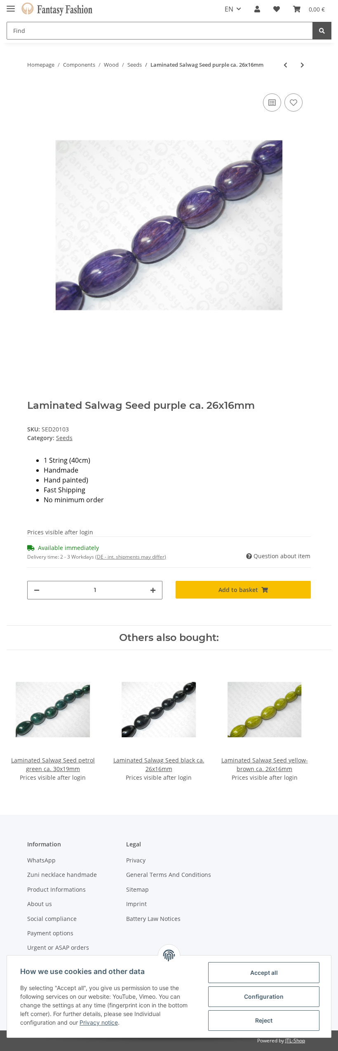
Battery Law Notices (153, 919)
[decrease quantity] (37, 590)
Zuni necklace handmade (62, 875)
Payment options (50, 933)
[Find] (321, 31)
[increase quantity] (153, 590)
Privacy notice (99, 1022)
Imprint (136, 904)
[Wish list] (276, 9)
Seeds (64, 438)
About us (39, 904)
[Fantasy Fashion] (56, 9)
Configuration (264, 996)
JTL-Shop (295, 1040)
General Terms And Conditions (168, 875)
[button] (257, 9)
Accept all (264, 972)
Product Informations (56, 889)
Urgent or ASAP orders (58, 947)
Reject (263, 1020)
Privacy (136, 860)
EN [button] (229, 9)
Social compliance (52, 919)
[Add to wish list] (293, 102)
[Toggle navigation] (11, 5)
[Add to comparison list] (272, 102)
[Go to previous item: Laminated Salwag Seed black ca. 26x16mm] (285, 65)
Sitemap (137, 889)
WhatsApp (41, 860)
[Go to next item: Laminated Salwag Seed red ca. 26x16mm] (302, 65)
